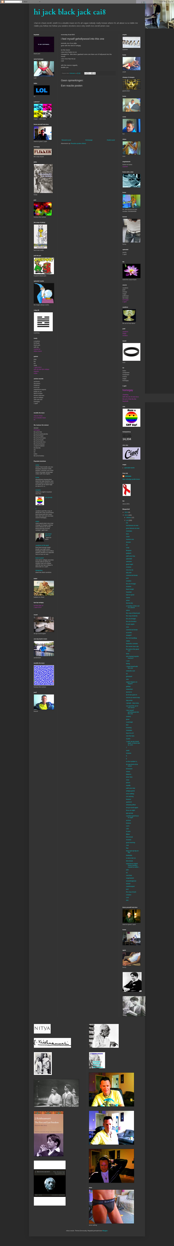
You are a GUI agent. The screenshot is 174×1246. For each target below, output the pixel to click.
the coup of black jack (133, 613)
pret (127, 578)
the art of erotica (131, 621)
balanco (128, 774)
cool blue (129, 875)
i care (128, 661)
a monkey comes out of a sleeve (132, 606)
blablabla (129, 855)
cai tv (127, 826)
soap (127, 547)
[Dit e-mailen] (85, 73)
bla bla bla (129, 603)
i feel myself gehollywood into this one (132, 712)
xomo (37, 465)
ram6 (127, 750)
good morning (130, 842)
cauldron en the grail (42, 545)
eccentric (129, 632)
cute (127, 829)
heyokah (129, 592)
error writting (130, 794)
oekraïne (129, 561)
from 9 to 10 (130, 733)
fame (127, 654)
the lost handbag (131, 638)
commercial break (132, 575)
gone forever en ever (132, 528)
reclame (38, 490)
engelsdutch (130, 878)
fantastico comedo (132, 643)
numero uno (130, 539)
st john (128, 739)
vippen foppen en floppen (131, 682)
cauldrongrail (130, 886)
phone (128, 782)
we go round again (132, 807)
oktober (129, 517)
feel (127, 725)
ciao (127, 845)
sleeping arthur (131, 805)
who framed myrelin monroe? (132, 657)
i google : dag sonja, (132, 703)
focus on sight (130, 810)
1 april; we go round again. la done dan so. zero (133, 743)
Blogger (105, 1231)
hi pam (128, 831)
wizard (128, 883)
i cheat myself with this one (132, 667)
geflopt (128, 686)
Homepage (89, 140)
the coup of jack (131, 892)
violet (127, 536)
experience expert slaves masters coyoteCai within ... (133, 865)
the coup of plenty (131, 616)
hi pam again (130, 624)
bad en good (40, 558)
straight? (129, 635)
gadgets (128, 553)
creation (128, 581)
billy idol (128, 572)
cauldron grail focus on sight (132, 816)
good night (129, 564)
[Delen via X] (90, 73)
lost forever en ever (132, 525)
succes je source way (133, 697)
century (128, 716)
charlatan (129, 531)
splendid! (129, 559)
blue (127, 534)
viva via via (129, 570)
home (37, 477)
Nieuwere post (66, 140)
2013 (126, 515)
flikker (128, 834)
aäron (128, 610)
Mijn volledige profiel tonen (131, 479)
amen (128, 600)
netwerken (129, 689)
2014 (126, 512)
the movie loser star (132, 646)
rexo (127, 627)
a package (129, 722)
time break (129, 837)
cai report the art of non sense (132, 706)
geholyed (129, 676)
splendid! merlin (129, 468)
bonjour (128, 799)
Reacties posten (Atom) (78, 143)
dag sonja (129, 700)
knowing (129, 727)
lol (127, 545)
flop (127, 848)
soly (127, 679)
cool (127, 897)
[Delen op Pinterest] (94, 73)
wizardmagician (131, 881)
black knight (130, 589)
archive (128, 820)
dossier (128, 542)
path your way (130, 556)
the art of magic (131, 584)
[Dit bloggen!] (88, 73)
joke (127, 870)
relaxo (128, 771)
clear (127, 780)
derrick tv (129, 692)
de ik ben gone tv (131, 695)
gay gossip (48, 497)
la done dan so (131, 858)
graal (127, 719)
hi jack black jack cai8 (70, 12)
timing (128, 663)
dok (127, 900)
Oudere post (111, 140)
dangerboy (39, 570)
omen (37, 521)
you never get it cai (48, 534)
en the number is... (132, 761)
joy (127, 523)
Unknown (128, 476)
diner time (129, 777)
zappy (128, 641)
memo (128, 597)
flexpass (128, 550)
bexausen (129, 769)
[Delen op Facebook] (92, 73)
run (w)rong (130, 796)
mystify (128, 785)
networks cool (130, 671)
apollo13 (129, 802)
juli (127, 520)
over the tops (130, 736)
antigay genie (130, 791)
